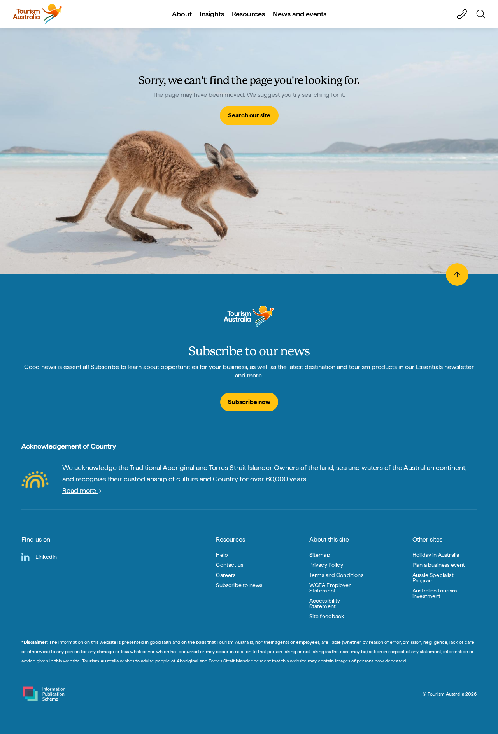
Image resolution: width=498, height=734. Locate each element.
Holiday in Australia (435, 554)
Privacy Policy (326, 565)
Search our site (249, 115)
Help (222, 554)
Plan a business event (438, 565)
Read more (80, 490)
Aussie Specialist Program (433, 577)
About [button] (182, 14)
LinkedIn (46, 556)
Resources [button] (248, 14)
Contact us (229, 565)
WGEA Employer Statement (330, 587)
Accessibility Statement (324, 603)
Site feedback (326, 616)
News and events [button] (299, 14)
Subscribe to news (239, 585)
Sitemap (319, 554)
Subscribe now (249, 401)
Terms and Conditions (336, 575)
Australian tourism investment (434, 593)
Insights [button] (212, 14)
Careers (225, 575)
